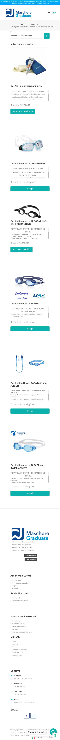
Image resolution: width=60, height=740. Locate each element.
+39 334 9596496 (20, 694)
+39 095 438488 (19, 686)
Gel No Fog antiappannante (26, 86)
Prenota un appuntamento (22, 632)
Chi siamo (16, 621)
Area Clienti (16, 580)
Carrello (15, 644)
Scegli (30, 189)
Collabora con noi (18, 624)
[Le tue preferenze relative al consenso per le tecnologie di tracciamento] (55, 735)
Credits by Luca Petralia (20, 735)
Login (14, 586)
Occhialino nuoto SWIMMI (24, 303)
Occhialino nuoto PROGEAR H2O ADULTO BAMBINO (28, 223)
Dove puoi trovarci (19, 626)
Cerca (12, 32)
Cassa (14, 647)
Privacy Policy (31, 555)
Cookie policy (17, 655)
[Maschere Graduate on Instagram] (33, 715)
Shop (32, 24)
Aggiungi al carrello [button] (21, 111)
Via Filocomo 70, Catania (23, 678)
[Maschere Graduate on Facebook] (27, 715)
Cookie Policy (31, 559)
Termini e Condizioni (20, 650)
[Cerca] (47, 36)
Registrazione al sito (20, 583)
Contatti (15, 588)
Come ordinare (17, 598)
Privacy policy (17, 652)
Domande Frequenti (20, 601)
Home (22, 24)
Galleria (15, 629)
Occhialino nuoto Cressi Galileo (28, 163)
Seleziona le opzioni (21, 249)
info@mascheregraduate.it (24, 702)
